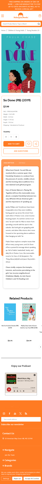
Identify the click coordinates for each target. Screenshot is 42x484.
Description (9, 163)
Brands (8, 465)
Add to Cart (14, 144)
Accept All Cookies (32, 478)
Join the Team (10, 455)
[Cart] (40, 16)
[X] (20, 413)
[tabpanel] (10, 327)
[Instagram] (4, 413)
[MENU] (2, 15)
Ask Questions (21, 151)
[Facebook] (9, 413)
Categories (10, 460)
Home (3, 30)
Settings (6, 478)
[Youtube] (15, 413)
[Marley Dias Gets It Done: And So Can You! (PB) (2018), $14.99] (29, 312)
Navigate (9, 449)
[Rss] (26, 413)
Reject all (17, 478)
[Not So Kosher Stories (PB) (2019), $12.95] (10, 312)
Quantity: (6, 132)
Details (22, 163)
